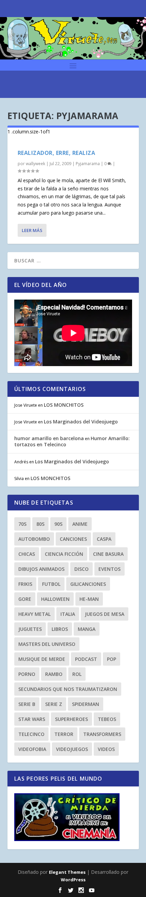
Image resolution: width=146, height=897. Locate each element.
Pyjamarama (88, 164)
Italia (67, 614)
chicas (26, 554)
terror (63, 734)
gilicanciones (88, 584)
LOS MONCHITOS (64, 405)
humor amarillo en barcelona (49, 438)
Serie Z (53, 704)
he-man (89, 599)
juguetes (30, 629)
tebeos (107, 719)
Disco (81, 569)
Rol (76, 674)
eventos (109, 569)
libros (60, 629)
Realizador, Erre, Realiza (56, 153)
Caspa (104, 539)
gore (24, 599)
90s (58, 524)
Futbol (51, 584)
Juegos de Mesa (104, 614)
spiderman (85, 704)
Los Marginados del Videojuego (81, 421)
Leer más (32, 230)
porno (26, 674)
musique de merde (41, 659)
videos (106, 749)
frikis (25, 584)
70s (22, 524)
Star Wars (31, 719)
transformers (102, 734)
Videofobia (32, 749)
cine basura (108, 554)
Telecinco (31, 734)
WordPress (73, 880)
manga (86, 629)
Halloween (55, 599)
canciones (73, 539)
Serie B (26, 704)
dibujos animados (41, 569)
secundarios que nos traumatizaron (67, 689)
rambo (53, 674)
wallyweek (35, 164)
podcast (86, 659)
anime (80, 524)
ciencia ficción (64, 554)
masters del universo (46, 644)
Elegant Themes (67, 872)
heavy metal (34, 614)
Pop (111, 659)
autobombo (34, 539)
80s (40, 524)
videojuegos (72, 749)
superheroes (71, 719)
